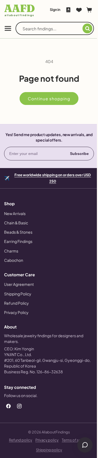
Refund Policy (16, 303)
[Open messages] (80, 445)
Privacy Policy (16, 312)
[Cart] (85, 9)
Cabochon (13, 260)
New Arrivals (15, 213)
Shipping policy (47, 450)
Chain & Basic (16, 222)
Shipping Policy (17, 293)
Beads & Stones (18, 232)
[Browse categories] (7, 28)
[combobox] (50, 28)
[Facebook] (8, 406)
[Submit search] (83, 28)
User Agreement (19, 284)
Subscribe (75, 153)
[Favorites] (74, 9)
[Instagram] (19, 406)
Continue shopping (47, 98)
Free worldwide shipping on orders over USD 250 (50, 177)
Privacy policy (45, 440)
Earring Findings (18, 241)
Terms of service (73, 440)
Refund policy (18, 440)
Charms (11, 250)
